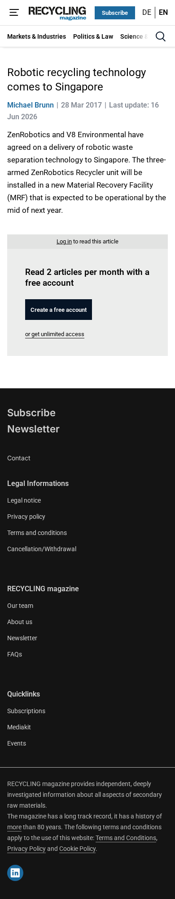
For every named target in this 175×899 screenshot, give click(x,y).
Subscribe (115, 12)
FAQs (14, 654)
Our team (20, 605)
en (163, 12)
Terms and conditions (37, 532)
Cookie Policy (77, 848)
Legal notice (24, 500)
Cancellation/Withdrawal (41, 549)
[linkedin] (15, 873)
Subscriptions (26, 711)
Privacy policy (26, 516)
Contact (19, 458)
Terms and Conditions (126, 837)
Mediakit (19, 727)
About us (19, 621)
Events (16, 743)
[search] (160, 36)
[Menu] (14, 13)
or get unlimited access (54, 334)
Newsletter (33, 429)
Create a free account (59, 309)
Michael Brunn (30, 105)
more (14, 827)
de (146, 12)
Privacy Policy (26, 848)
